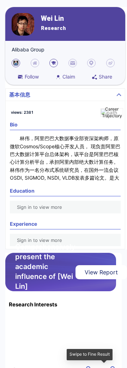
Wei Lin (52, 18)
